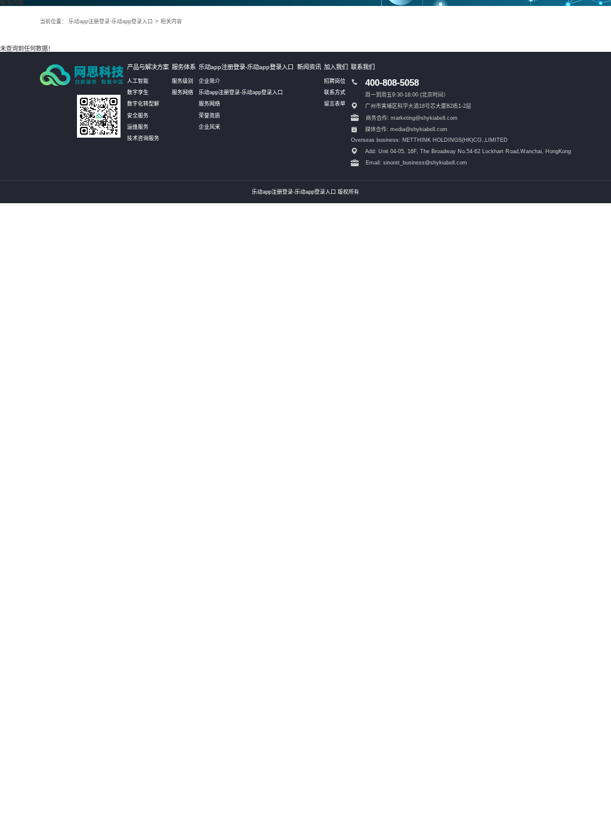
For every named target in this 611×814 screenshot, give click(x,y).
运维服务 (138, 127)
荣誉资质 (209, 116)
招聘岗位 (334, 81)
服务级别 (182, 81)
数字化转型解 (143, 104)
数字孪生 (138, 92)
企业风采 (209, 127)
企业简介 (209, 81)
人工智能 (138, 81)
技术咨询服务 (143, 138)
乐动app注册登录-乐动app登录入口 (111, 21)
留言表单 (334, 104)
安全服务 (138, 116)
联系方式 (334, 92)
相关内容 (171, 21)
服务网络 (182, 92)
